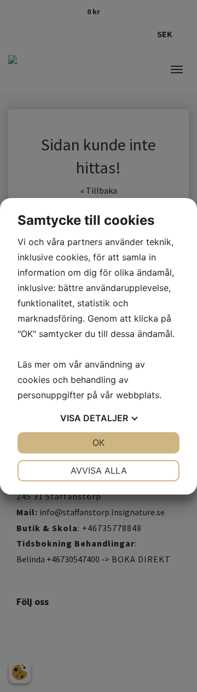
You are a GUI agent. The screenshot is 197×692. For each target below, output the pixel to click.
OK (98, 442)
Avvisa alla (99, 470)
